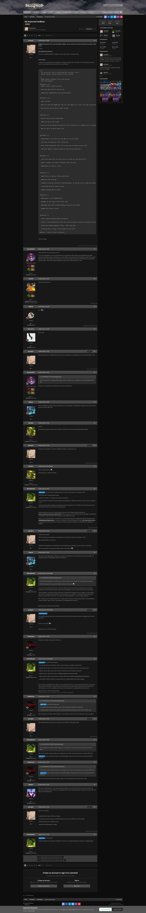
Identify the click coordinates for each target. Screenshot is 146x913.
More (90, 12)
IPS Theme (25, 903)
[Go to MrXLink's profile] (101, 36)
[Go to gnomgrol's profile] (26, 29)
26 (31, 801)
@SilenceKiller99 (43, 613)
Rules (44, 12)
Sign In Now (77, 886)
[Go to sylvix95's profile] (31, 287)
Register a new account (43, 886)
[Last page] (43, 36)
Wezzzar (92, 325)
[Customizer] (121, 12)
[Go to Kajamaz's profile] (31, 410)
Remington (85, 325)
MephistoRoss (44, 857)
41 (31, 419)
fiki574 (83, 245)
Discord (58, 12)
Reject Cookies (117, 909)
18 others (92, 245)
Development (42, 29)
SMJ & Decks (68, 12)
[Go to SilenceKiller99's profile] (31, 497)
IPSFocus (31, 903)
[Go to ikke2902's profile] (31, 431)
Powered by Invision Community (116, 904)
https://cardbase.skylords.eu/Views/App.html (50, 514)
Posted (43, 40)
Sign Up (117, 12)
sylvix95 (31, 278)
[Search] (121, 5)
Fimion (92, 463)
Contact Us (27, 904)
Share (81, 29)
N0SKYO (31, 306)
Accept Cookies (106, 909)
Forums (28, 12)
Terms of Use (31, 911)
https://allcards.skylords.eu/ (45, 51)
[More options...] (94, 40)
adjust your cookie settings (69, 909)
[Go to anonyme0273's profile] (31, 257)
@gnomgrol (41, 492)
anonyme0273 (31, 249)
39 (31, 323)
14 (31, 653)
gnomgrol (33, 28)
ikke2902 (30, 423)
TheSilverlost (30, 636)
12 (31, 346)
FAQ (51, 12)
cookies (33, 909)
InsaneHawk (90, 527)
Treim (87, 245)
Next (39, 35)
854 (32, 505)
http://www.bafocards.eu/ (88, 520)
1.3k (32, 273)
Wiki (76, 12)
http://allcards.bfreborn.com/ (46, 520)
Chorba (91, 303)
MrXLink (106, 35)
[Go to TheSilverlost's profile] (31, 645)
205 (32, 440)
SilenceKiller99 (31, 488)
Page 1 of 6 (48, 35)
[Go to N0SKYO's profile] (31, 315)
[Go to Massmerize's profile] (31, 337)
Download (36, 12)
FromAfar (80, 245)
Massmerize (31, 329)
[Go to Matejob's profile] (31, 793)
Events (83, 12)
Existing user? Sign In (107, 12)
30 (31, 57)
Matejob (91, 736)
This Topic (116, 5)
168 (32, 299)
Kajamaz (31, 402)
